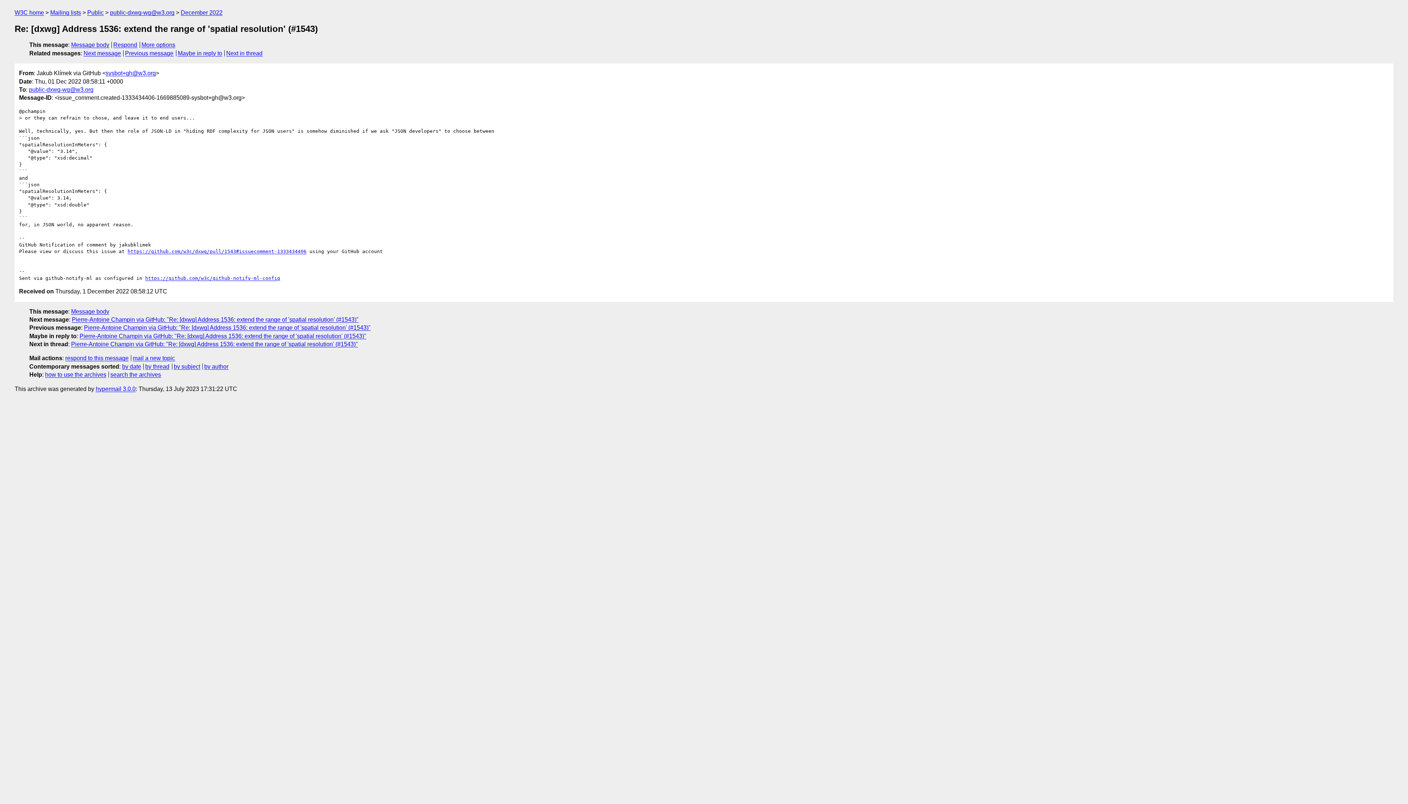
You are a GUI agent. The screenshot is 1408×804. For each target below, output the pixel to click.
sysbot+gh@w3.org (131, 73)
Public (95, 13)
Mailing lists (65, 13)
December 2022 (202, 13)
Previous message (149, 53)
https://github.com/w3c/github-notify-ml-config (212, 278)
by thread (157, 366)
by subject (187, 366)
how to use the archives (75, 375)
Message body (90, 45)
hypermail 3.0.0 (116, 389)
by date (131, 366)
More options (158, 45)
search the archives (135, 375)
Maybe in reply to (200, 53)
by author (216, 366)
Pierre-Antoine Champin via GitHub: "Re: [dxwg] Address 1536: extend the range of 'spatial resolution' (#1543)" (215, 320)
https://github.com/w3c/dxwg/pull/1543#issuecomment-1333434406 (217, 251)
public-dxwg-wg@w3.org (142, 13)
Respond (125, 45)
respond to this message (97, 358)
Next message (102, 53)
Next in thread (244, 53)
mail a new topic (154, 358)
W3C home (29, 13)
